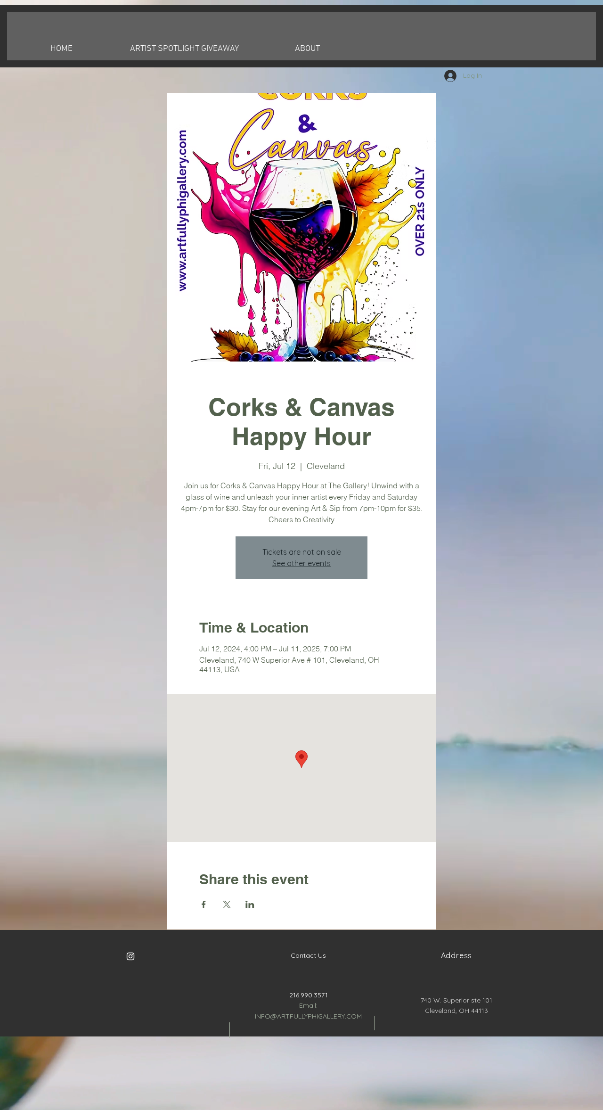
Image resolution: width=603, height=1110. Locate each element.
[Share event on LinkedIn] (249, 904)
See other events (301, 563)
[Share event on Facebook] (203, 904)
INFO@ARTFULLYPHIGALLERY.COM (308, 1016)
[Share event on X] (226, 904)
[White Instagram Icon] (130, 956)
